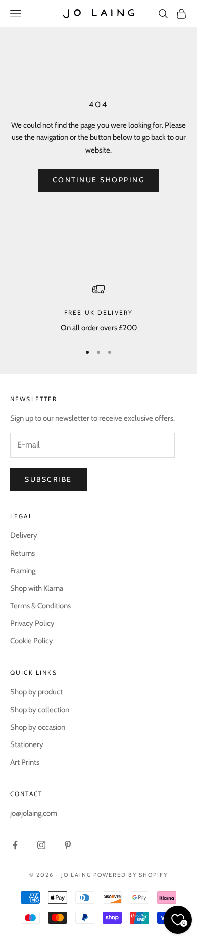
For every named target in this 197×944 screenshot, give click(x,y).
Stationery (26, 744)
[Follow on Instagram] (41, 845)
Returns (22, 553)
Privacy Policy (32, 623)
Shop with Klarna (36, 588)
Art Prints (24, 762)
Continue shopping (99, 179)
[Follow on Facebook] (15, 845)
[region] (98, 308)
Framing (22, 570)
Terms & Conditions (40, 605)
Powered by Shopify (130, 874)
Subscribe (48, 479)
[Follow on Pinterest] (68, 845)
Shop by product (36, 692)
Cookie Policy (31, 640)
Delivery (23, 535)
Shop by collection (39, 709)
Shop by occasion (37, 727)
